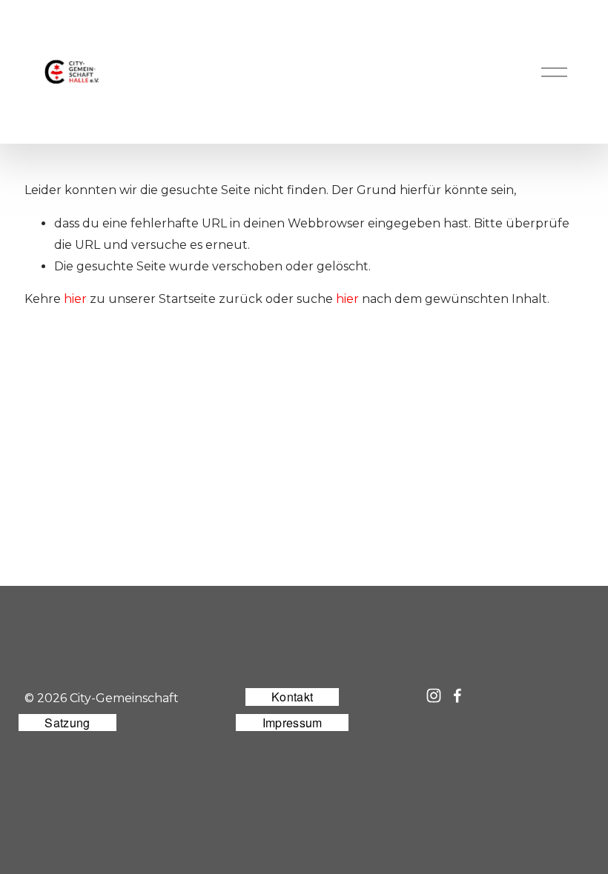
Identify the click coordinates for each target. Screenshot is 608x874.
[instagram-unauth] (433, 695)
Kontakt (292, 696)
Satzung (67, 722)
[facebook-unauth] (457, 695)
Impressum (292, 722)
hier (75, 299)
